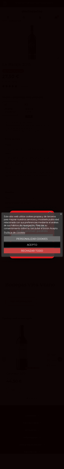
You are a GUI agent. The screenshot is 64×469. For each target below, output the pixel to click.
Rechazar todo (32, 250)
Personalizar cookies (32, 238)
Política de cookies (14, 232)
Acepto (32, 244)
